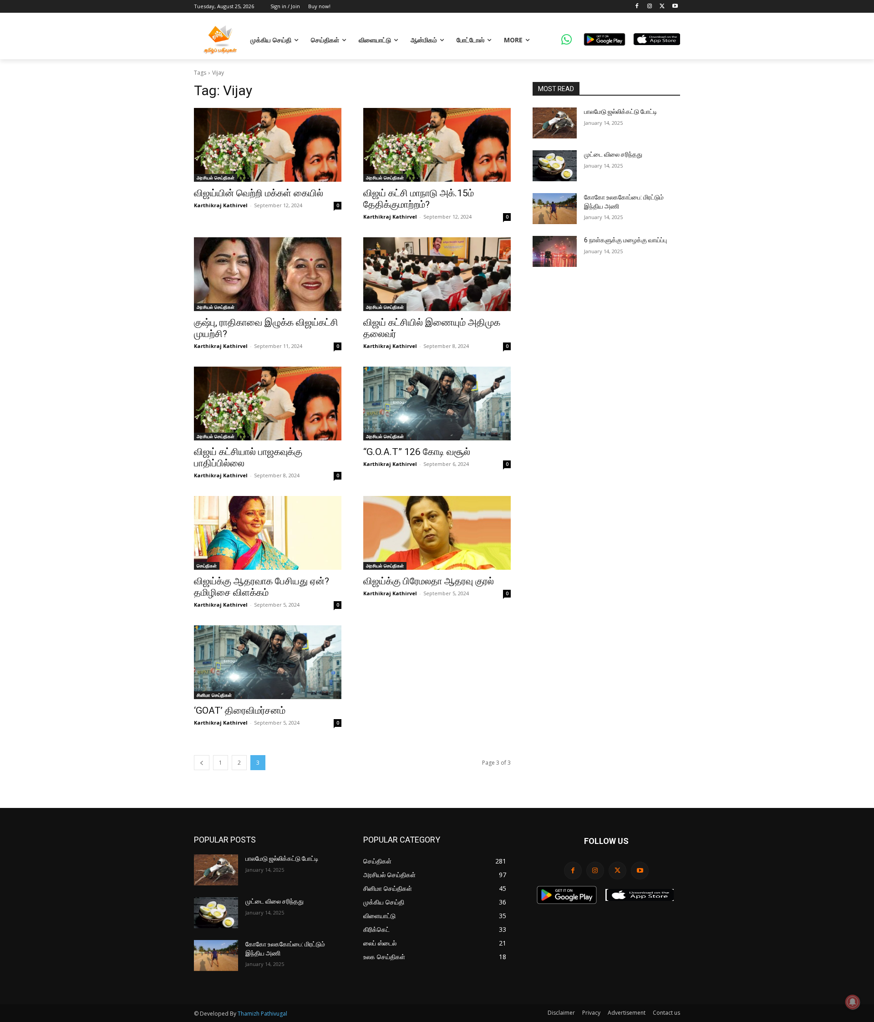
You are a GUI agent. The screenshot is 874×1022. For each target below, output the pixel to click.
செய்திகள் (207, 565)
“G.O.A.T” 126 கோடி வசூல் (416, 451)
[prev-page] (201, 762)
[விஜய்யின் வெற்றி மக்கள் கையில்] (267, 145)
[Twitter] (662, 6)
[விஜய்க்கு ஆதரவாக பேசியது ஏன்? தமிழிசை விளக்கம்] (267, 533)
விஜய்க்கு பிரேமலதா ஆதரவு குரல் (428, 581)
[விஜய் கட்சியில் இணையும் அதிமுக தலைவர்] (437, 274)
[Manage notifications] (852, 1002)
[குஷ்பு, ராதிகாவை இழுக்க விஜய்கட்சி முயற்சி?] (267, 274)
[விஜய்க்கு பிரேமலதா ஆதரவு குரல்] (437, 533)
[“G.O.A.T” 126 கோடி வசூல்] (437, 403)
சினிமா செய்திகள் (214, 695)
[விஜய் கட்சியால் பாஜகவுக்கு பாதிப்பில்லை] (267, 403)
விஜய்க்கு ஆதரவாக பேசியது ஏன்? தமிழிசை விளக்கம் (261, 587)
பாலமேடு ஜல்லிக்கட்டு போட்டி (620, 111)
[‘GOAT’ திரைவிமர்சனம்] (267, 662)
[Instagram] (650, 6)
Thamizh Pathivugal (262, 1013)
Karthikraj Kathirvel (221, 205)
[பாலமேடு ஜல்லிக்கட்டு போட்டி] (555, 122)
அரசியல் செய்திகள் (215, 177)
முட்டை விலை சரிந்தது (613, 154)
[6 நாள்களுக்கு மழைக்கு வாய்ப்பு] (555, 251)
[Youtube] (675, 6)
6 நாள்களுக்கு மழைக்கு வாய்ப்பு (625, 240)
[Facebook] (637, 6)
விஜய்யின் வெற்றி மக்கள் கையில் (258, 193)
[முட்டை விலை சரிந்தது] (555, 165)
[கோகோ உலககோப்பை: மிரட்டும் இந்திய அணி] (555, 208)
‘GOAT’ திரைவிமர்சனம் (239, 710)
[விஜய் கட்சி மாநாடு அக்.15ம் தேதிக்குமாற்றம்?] (437, 145)
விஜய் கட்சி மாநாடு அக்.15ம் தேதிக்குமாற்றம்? (418, 199)
